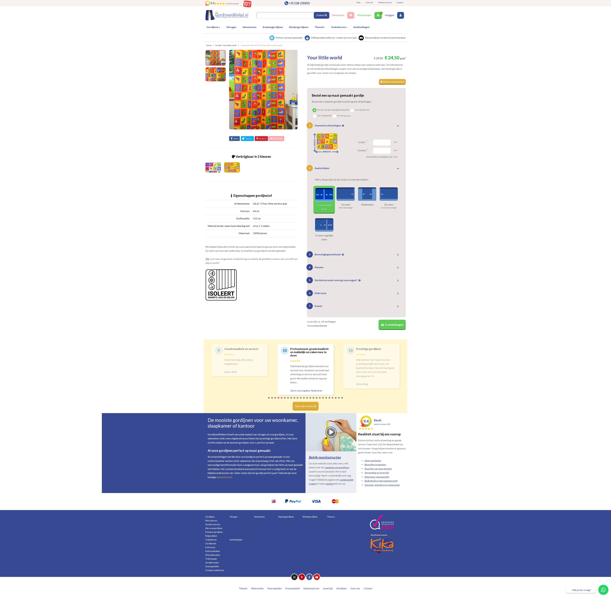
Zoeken (320, 15)
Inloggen (389, 15)
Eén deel (345, 204)
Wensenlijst (338, 15)
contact (329, 483)
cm (395, 142)
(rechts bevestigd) (388, 208)
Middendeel (367, 204)
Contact (400, 2)
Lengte (362, 142)
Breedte (362, 150)
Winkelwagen (364, 15)
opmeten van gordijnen (337, 467)
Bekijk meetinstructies (325, 457)
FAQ (358, 2)
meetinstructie (224, 477)
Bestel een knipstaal (393, 81)
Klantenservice (385, 2)
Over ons (369, 2)
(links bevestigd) (346, 208)
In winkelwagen (394, 324)
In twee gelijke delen (324, 207)
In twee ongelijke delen (324, 237)
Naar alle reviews (304, 406)
